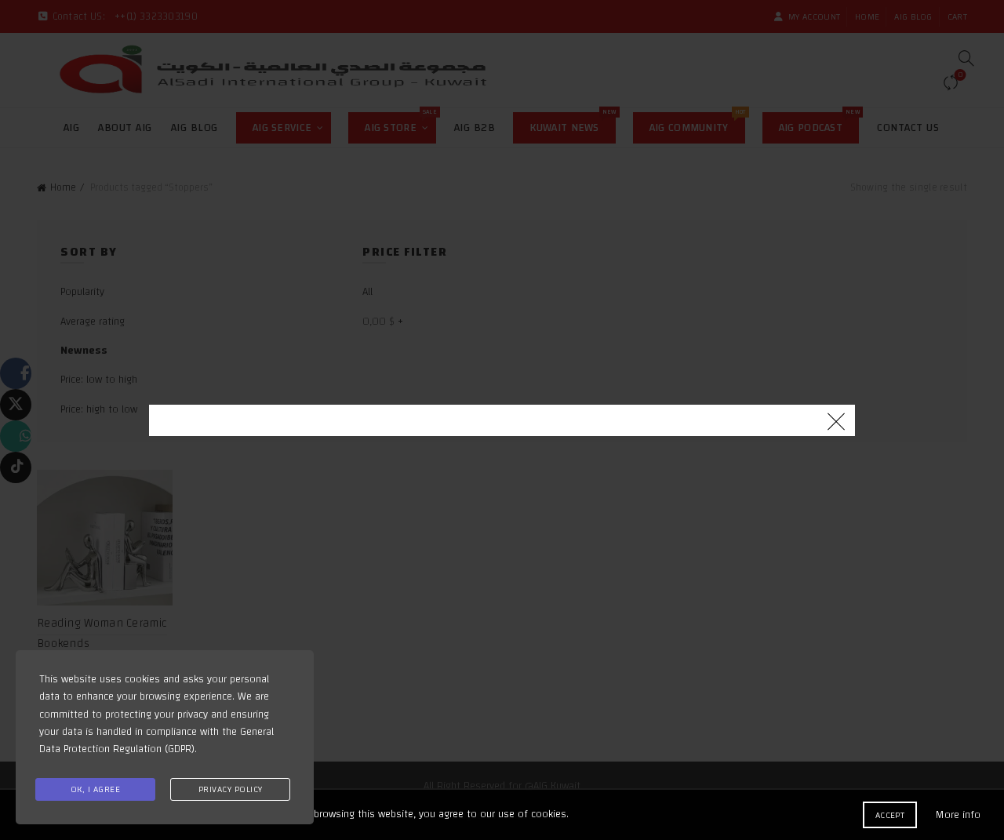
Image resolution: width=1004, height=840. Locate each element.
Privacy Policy (230, 789)
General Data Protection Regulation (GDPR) (156, 740)
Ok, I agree (96, 789)
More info (958, 814)
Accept (889, 815)
